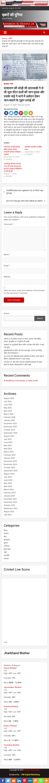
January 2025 (9, 458)
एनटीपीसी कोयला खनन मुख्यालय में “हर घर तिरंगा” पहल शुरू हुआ (24, 191)
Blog (5, 530)
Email (7, 266)
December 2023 (10, 499)
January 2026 (9, 420)
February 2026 (9, 417)
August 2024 (9, 474)
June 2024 (8, 480)
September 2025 (10, 433)
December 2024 (10, 461)
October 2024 (9, 467)
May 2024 (8, 483)
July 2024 (8, 477)
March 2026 (8, 414)
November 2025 (10, 427)
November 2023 (10, 502)
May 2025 (8, 445)
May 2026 (8, 408)
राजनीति (6, 555)
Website (7, 277)
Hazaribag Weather (11, 745)
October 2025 (9, 430)
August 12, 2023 (10, 105)
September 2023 (10, 508)
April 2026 (8, 411)
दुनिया (6, 543)
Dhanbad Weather (11, 706)
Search (7, 313)
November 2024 (10, 464)
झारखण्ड (6, 84)
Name (7, 254)
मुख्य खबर (7, 549)
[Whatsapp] (26, 113)
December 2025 (10, 423)
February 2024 (9, 493)
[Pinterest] (21, 113)
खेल (5, 536)
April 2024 (8, 486)
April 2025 (8, 449)
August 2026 (9, 398)
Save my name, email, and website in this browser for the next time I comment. (24, 291)
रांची (11, 84)
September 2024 (10, 471)
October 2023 (9, 505)
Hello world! (33, 380)
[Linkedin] (16, 113)
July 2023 (8, 515)
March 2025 (8, 452)
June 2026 (8, 405)
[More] (31, 113)
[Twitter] (11, 113)
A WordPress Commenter (14, 380)
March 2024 (8, 489)
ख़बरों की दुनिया (12, 15)
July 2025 (8, 439)
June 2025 (8, 442)
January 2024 (9, 496)
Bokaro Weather (10, 726)
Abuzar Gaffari (24, 105)
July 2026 (8, 401)
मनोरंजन (7, 546)
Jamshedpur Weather (12, 687)
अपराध (6, 533)
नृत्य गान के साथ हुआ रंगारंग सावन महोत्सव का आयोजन (24, 201)
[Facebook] (6, 113)
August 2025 (9, 436)
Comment (8, 224)
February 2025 (9, 455)
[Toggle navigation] (5, 32)
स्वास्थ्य (6, 558)
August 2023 (9, 511)
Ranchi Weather (10, 668)
